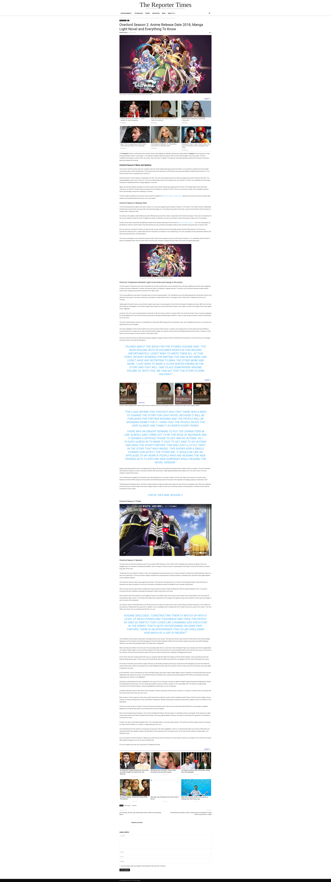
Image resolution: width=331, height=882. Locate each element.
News (163, 13)
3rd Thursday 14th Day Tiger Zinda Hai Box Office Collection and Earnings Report (140, 813)
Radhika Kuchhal (123, 32)
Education (155, 13)
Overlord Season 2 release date (172, 196)
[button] (209, 13)
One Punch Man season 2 (186, 222)
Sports (147, 13)
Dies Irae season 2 (170, 495)
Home (120, 18)
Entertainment (126, 13)
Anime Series (127, 805)
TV (128, 20)
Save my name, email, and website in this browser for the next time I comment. (143, 866)
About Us (171, 13)
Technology (139, 13)
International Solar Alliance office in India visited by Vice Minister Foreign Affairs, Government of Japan (191, 813)
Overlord (134, 805)
